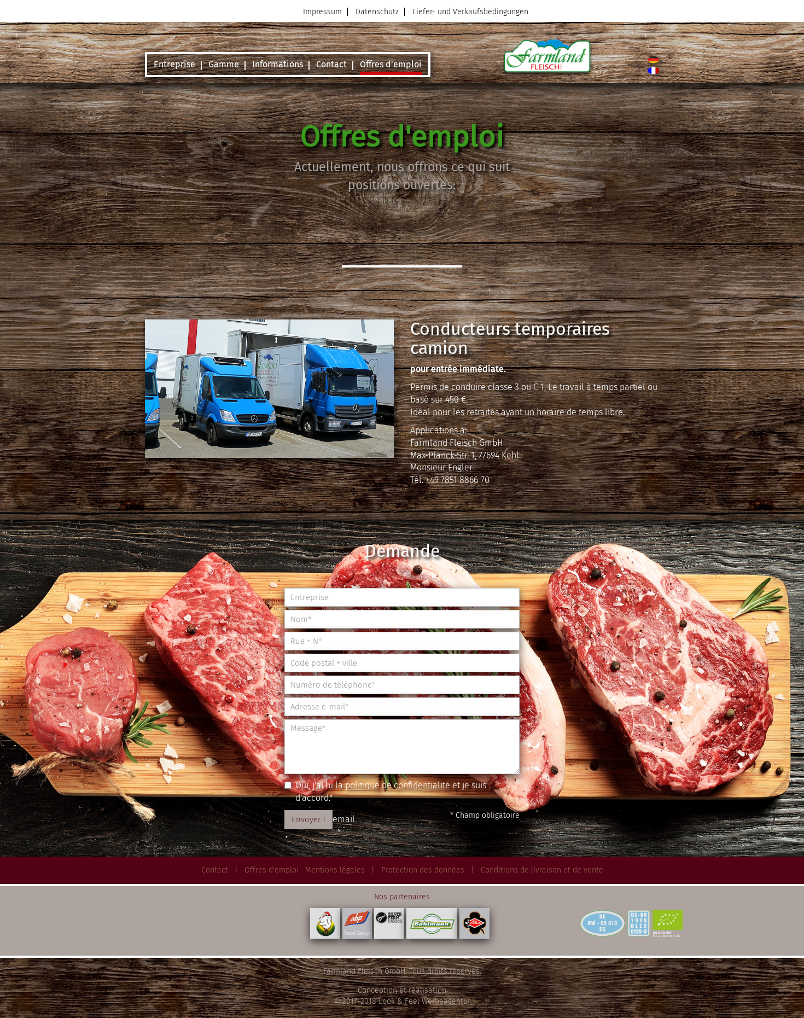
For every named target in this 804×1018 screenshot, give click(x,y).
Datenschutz (377, 11)
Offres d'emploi (271, 870)
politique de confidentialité (397, 785)
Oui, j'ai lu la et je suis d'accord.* (390, 791)
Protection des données (422, 870)
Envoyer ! (308, 819)
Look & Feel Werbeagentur (424, 1001)
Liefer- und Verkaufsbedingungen (470, 11)
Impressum (322, 11)
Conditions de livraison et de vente (542, 870)
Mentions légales (335, 870)
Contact (214, 870)
